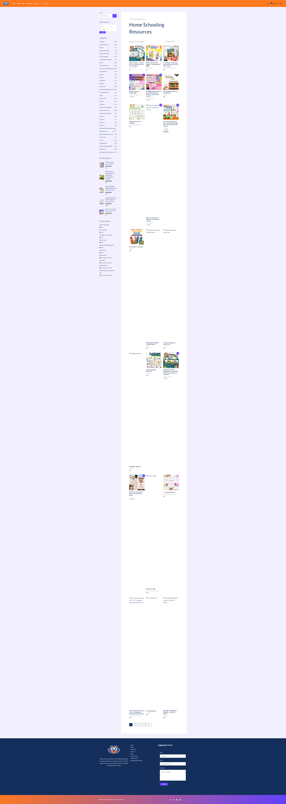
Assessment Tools (103, 44)
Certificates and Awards (105, 59)
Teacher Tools (102, 240)
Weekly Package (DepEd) (105, 146)
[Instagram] (180, 799)
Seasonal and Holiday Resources (107, 128)
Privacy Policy (133, 756)
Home (13, 3)
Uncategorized (103, 143)
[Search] (115, 16)
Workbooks (102, 149)
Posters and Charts (104, 110)
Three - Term (102, 137)
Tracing (101, 140)
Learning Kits (102, 98)
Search (101, 13)
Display (101, 74)
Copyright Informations (136, 760)
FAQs (46, 3)
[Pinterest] (177, 799)
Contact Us (133, 749)
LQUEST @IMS (103, 265)
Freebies (36, 3)
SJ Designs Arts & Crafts (105, 235)
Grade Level (102, 86)
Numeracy (102, 104)
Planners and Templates (105, 107)
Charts (101, 62)
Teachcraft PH (103, 255)
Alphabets (102, 41)
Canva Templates (103, 56)
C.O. (42, 3)
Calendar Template (104, 53)
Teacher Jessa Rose (104, 224)
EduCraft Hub (103, 250)
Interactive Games (104, 92)
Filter (102, 32)
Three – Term (20, 3)
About (132, 747)
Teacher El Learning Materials (106, 245)
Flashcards (102, 80)
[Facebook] (170, 799)
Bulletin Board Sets (104, 50)
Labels (101, 95)
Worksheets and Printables (106, 152)
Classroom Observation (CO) (106, 68)
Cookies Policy (134, 758)
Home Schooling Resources (106, 89)
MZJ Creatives (103, 230)
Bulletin (101, 47)
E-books (101, 77)
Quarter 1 (101, 116)
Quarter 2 (101, 119)
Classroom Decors (104, 65)
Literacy (101, 101)
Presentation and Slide (105, 113)
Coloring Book (103, 71)
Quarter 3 (101, 122)
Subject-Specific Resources (106, 134)
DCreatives (102, 260)
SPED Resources (103, 131)
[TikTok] (173, 799)
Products (29, 3)
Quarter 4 (101, 125)
